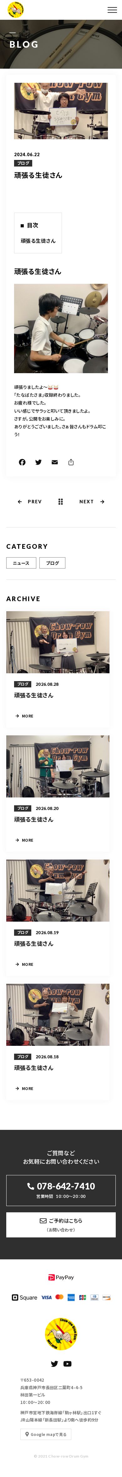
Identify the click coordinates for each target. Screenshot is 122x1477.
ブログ (23, 163)
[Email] (55, 463)
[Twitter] (38, 463)
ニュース (21, 563)
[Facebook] (22, 463)
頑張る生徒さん (38, 240)
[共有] (71, 463)
